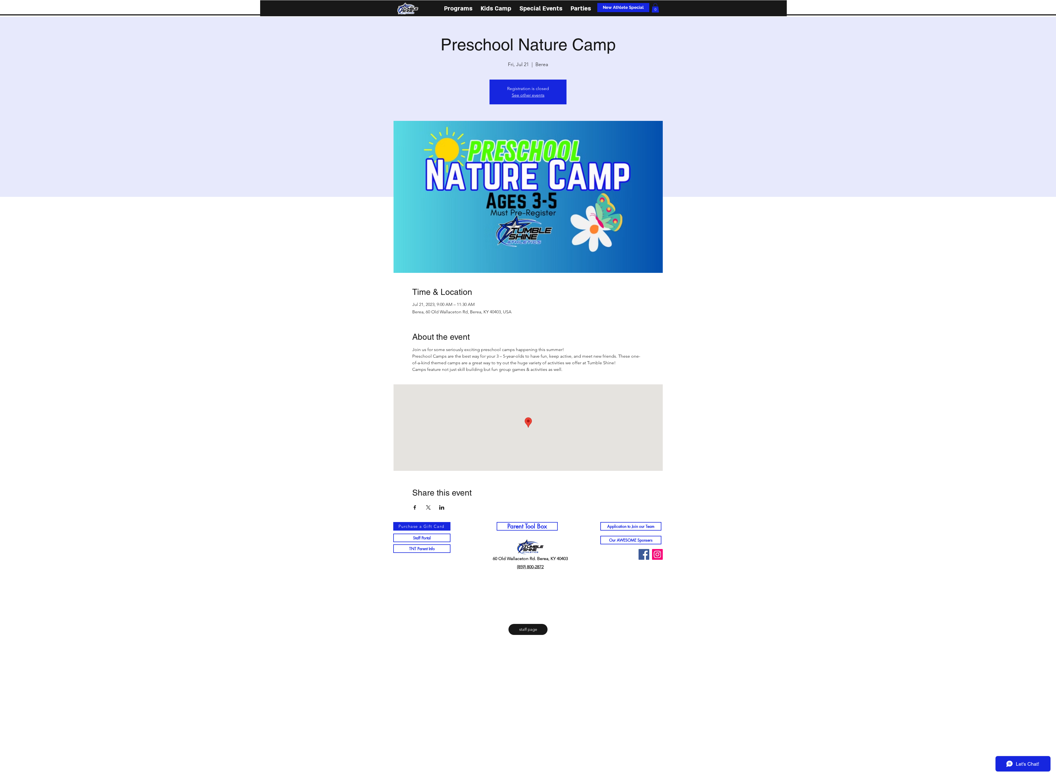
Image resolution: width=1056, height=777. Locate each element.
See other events (528, 95)
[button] (458, 8)
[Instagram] (657, 554)
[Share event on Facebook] (414, 507)
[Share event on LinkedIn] (441, 507)
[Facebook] (644, 554)
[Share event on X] (428, 507)
